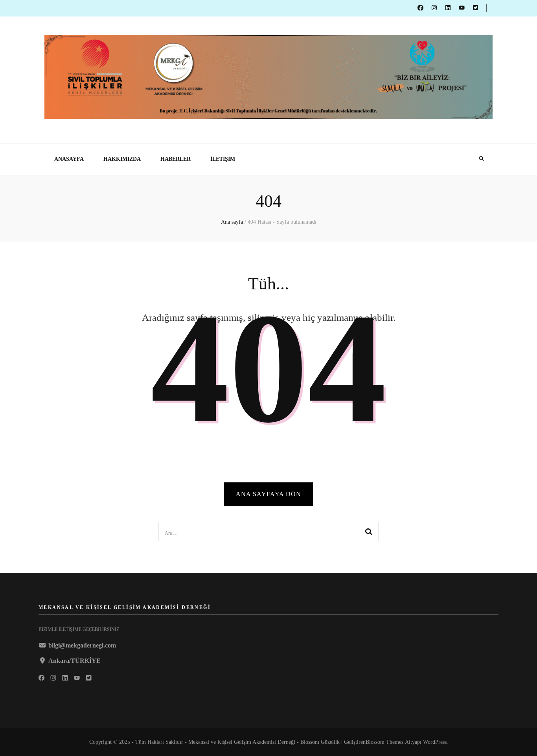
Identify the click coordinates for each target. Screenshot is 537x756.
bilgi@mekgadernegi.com (82, 645)
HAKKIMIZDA (122, 159)
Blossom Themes (384, 742)
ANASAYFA (69, 159)
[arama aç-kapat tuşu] (481, 159)
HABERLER (175, 159)
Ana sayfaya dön (268, 494)
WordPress (435, 742)
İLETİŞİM (222, 159)
